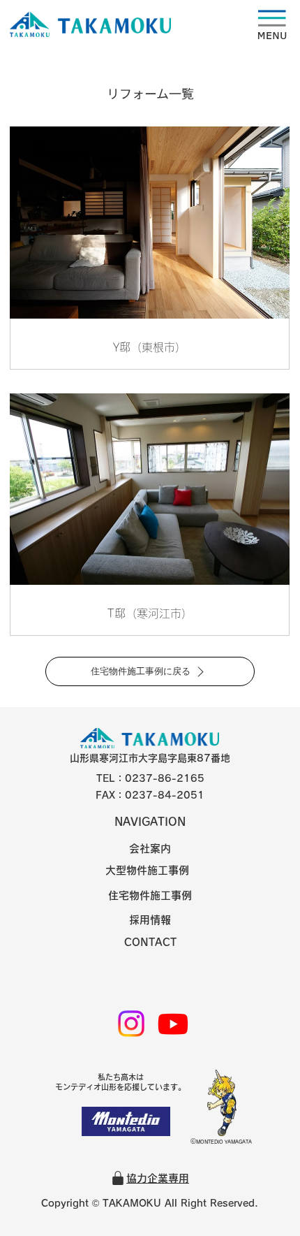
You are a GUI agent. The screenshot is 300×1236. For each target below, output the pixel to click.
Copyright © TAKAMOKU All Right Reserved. (149, 1203)
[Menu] (151, 24)
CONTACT (150, 942)
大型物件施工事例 (147, 870)
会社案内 (150, 848)
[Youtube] (173, 1023)
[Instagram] (131, 1023)
